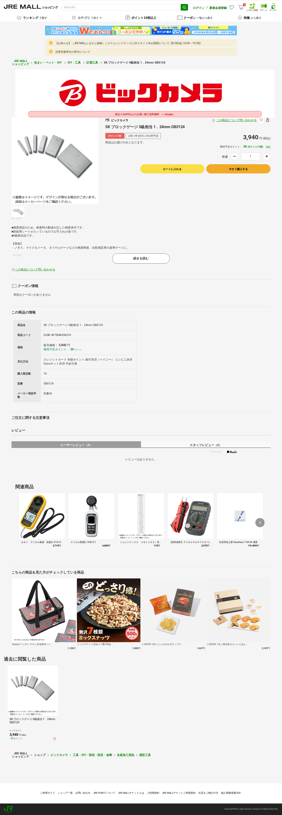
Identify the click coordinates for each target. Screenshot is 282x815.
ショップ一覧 (65, 792)
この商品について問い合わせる (236, 120)
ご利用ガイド (47, 792)
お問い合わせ (82, 792)
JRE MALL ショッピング (20, 62)
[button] (260, 522)
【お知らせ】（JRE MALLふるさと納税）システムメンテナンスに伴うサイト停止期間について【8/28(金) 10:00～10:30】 (128, 43)
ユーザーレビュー (76, 445)
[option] (55, 160)
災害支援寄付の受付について (72, 51)
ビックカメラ (59, 755)
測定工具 (145, 755)
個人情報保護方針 (231, 792)
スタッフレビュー (206, 445)
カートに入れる (172, 169)
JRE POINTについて (104, 792)
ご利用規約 (153, 792)
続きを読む (141, 258)
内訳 (268, 146)
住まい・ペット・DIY (48, 62)
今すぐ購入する (238, 169)
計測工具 (93, 62)
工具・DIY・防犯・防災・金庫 (92, 755)
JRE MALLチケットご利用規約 (179, 792)
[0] (241, 7)
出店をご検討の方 (208, 792)
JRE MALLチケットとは (131, 792)
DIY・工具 (75, 62)
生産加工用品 (125, 755)
